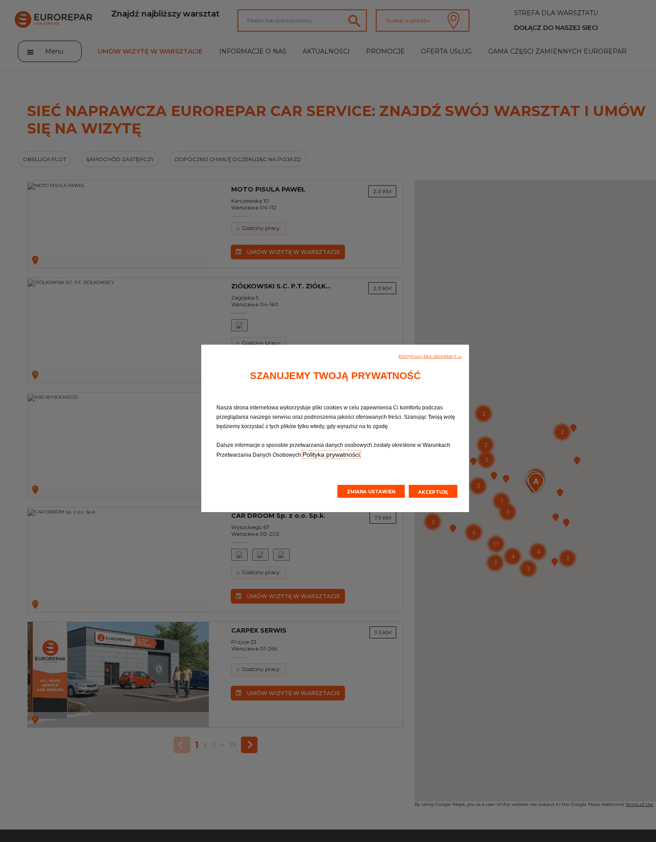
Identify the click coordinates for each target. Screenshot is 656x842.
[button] (430, 355)
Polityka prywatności (331, 454)
